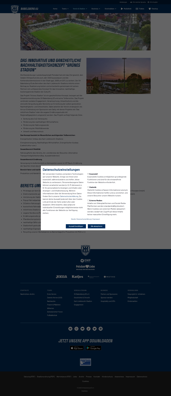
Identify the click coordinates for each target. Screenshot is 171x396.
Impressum (96, 219)
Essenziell (93, 174)
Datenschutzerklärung (69, 196)
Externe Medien (95, 200)
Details (73, 219)
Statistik (92, 187)
